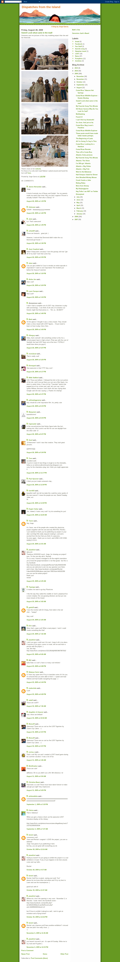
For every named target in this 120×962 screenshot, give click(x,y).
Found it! (79, 117)
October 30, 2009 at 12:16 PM (37, 917)
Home (45, 954)
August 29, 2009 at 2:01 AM (36, 544)
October (80, 82)
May (78, 202)
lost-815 (31, 491)
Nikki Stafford (34, 378)
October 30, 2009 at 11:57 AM (37, 890)
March (79, 208)
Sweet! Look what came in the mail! (36, 33)
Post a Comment (27, 950)
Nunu (77, 56)
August (79, 87)
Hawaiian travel (80, 51)
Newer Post (25, 954)
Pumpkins (78, 58)
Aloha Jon (32, 279)
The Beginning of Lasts (84, 138)
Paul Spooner (34, 479)
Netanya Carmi (34, 672)
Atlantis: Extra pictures (84, 155)
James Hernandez (35, 187)
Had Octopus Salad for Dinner (87, 175)
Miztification (33, 766)
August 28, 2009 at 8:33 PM (36, 406)
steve (30, 263)
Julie (30, 219)
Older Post (64, 954)
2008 (76, 216)
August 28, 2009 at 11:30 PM (37, 485)
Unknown (32, 207)
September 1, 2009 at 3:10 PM (37, 804)
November (80, 79)
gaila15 (31, 607)
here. (29, 173)
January (80, 214)
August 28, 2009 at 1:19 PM (36, 201)
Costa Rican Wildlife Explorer (86, 130)
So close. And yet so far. (85, 122)
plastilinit (32, 550)
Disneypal (32, 366)
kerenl (31, 835)
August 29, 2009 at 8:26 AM (36, 654)
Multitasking (80, 114)
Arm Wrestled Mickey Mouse (86, 177)
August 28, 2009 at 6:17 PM (36, 372)
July (78, 197)
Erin (30, 626)
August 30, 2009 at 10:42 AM (37, 718)
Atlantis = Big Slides (83, 166)
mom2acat (32, 354)
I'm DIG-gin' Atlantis (83, 163)
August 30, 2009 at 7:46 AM (36, 706)
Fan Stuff (78, 46)
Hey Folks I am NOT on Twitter (87, 191)
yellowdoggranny (35, 400)
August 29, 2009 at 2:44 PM (36, 682)
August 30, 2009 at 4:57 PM (36, 732)
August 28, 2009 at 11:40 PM (37, 503)
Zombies (78, 61)
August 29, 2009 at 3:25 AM (36, 620)
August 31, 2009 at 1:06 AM (36, 760)
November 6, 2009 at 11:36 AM (37, 933)
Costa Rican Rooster (83, 149)
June (79, 200)
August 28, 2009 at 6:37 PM (36, 394)
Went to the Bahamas (83, 172)
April (79, 205)
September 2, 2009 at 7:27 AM (37, 829)
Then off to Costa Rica (84, 152)
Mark (30, 319)
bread (77, 41)
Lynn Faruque (34, 291)
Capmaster (32, 424)
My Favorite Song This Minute (87, 106)
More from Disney (82, 186)
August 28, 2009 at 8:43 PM (36, 418)
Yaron (31, 521)
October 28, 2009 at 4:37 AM (37, 870)
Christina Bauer (34, 782)
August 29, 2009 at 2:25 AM (36, 581)
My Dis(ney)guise (82, 188)
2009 (76, 73)
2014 (76, 68)
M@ (30, 660)
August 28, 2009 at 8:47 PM (36, 434)
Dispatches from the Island (41, 7)
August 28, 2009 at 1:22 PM (36, 213)
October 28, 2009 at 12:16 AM (37, 849)
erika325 (32, 231)
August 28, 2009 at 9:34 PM (36, 452)
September (81, 85)
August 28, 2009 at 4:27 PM (36, 348)
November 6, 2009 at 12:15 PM (37, 947)
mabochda (32, 688)
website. (38, 169)
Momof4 (32, 724)
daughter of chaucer (36, 712)
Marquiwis (32, 412)
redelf (31, 700)
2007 (76, 219)
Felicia (31, 810)
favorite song (80, 49)
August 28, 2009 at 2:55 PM (36, 257)
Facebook (78, 44)
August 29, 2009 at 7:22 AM (36, 634)
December (80, 76)
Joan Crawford (34, 249)
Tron (30, 458)
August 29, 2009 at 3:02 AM (36, 601)
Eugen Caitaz (33, 509)
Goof (30, 440)
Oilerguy (32, 335)
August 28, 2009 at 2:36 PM (36, 243)
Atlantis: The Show (83, 161)
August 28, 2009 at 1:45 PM (36, 225)
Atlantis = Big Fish (82, 169)
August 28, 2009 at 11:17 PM (37, 473)
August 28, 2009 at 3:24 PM (36, 285)
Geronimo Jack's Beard (80, 33)
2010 (76, 71)
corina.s (32, 752)
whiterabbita (33, 796)
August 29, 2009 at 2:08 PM (36, 666)
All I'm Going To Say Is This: (86, 141)
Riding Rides (80, 183)
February (80, 211)
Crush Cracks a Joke (83, 180)
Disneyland (80, 194)
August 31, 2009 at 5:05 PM (36, 790)
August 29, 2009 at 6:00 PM (36, 694)
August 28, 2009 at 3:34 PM (36, 297)
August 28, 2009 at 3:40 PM (36, 313)
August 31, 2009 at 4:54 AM (36, 776)
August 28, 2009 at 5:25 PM (36, 360)
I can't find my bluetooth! (85, 120)
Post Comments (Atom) (39, 958)
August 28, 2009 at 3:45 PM (36, 329)
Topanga (32, 587)
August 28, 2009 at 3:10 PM (36, 273)
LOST (77, 54)
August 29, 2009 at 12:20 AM (37, 515)
